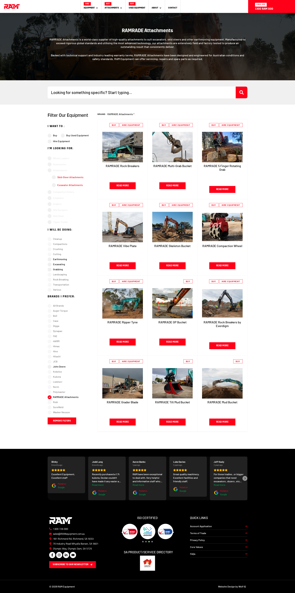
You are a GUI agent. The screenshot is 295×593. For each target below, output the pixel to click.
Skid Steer (58, 215)
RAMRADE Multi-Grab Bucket (172, 166)
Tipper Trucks (60, 221)
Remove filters (62, 421)
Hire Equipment (131, 125)
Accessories (59, 164)
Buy (114, 125)
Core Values (196, 546)
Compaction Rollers (63, 191)
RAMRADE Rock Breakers (122, 166)
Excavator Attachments (70, 185)
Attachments (60, 170)
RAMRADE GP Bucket (172, 322)
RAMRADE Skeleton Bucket (172, 246)
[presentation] (142, 541)
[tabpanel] (130, 531)
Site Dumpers (60, 209)
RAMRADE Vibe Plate (123, 246)
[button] (91, 6)
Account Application (201, 526)
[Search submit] (241, 92)
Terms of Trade (198, 533)
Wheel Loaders (61, 158)
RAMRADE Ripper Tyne (122, 322)
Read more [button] (57, 484)
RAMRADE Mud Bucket (222, 402)
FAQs (192, 553)
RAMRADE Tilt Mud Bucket (172, 402)
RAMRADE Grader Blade (122, 402)
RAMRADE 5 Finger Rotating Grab (222, 167)
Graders (57, 203)
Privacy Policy (197, 540)
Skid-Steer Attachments (70, 177)
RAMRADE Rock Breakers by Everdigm (222, 324)
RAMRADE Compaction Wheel (222, 246)
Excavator (58, 197)
